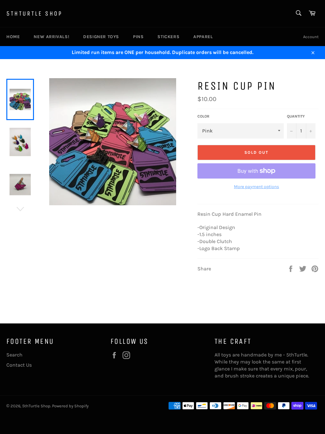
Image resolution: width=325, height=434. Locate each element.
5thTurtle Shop (34, 13)
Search (14, 355)
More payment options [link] (256, 186)
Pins (138, 36)
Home (13, 36)
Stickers (168, 36)
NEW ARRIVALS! (51, 36)
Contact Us (19, 365)
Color (203, 116)
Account (311, 36)
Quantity (296, 116)
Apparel (203, 36)
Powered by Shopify (70, 405)
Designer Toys (101, 36)
